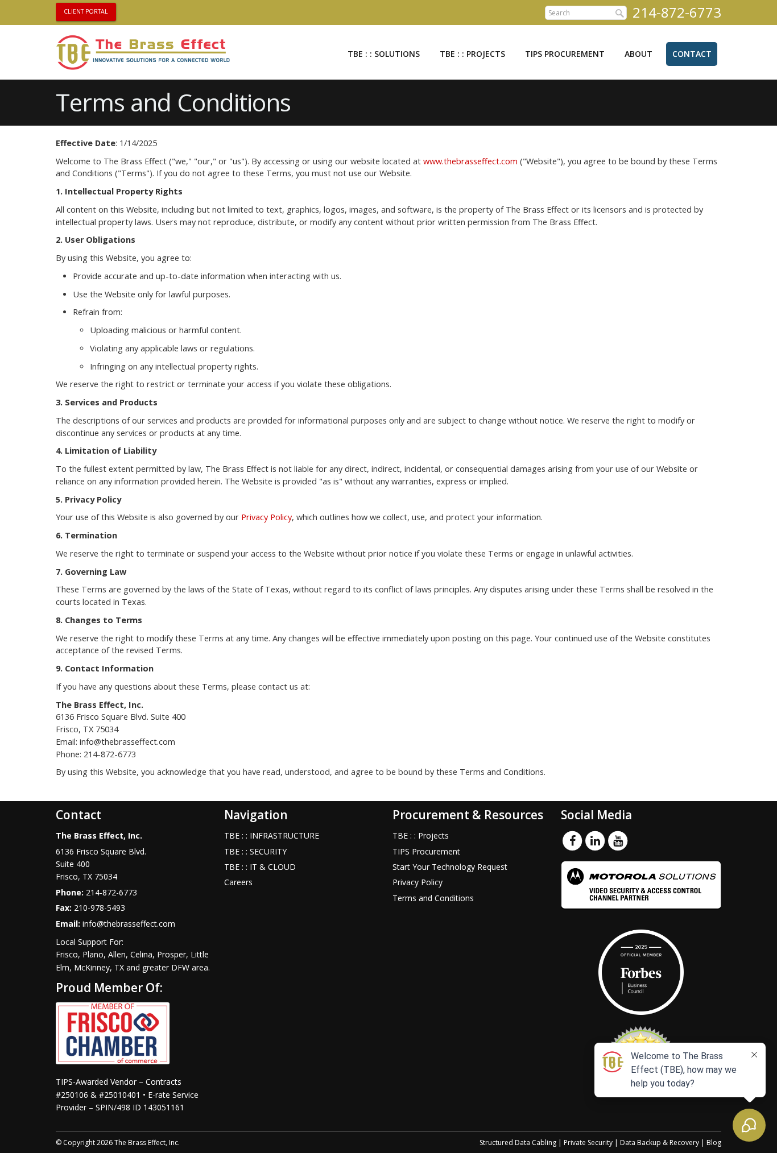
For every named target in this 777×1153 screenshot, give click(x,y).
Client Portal (86, 11)
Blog (713, 1142)
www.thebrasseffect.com (470, 161)
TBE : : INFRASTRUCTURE (271, 835)
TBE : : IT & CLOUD (260, 866)
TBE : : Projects (472, 53)
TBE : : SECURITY (255, 851)
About (638, 53)
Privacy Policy (266, 517)
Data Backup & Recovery (659, 1142)
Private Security (588, 1142)
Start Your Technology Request (449, 866)
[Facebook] (572, 840)
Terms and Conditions (433, 898)
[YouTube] (617, 840)
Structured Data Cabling (518, 1142)
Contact (692, 53)
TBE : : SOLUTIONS (384, 53)
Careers (238, 882)
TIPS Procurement (565, 53)
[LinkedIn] (595, 840)
